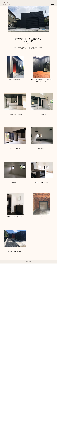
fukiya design (6, 4)
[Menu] (52, 3)
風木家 (6, 2)
